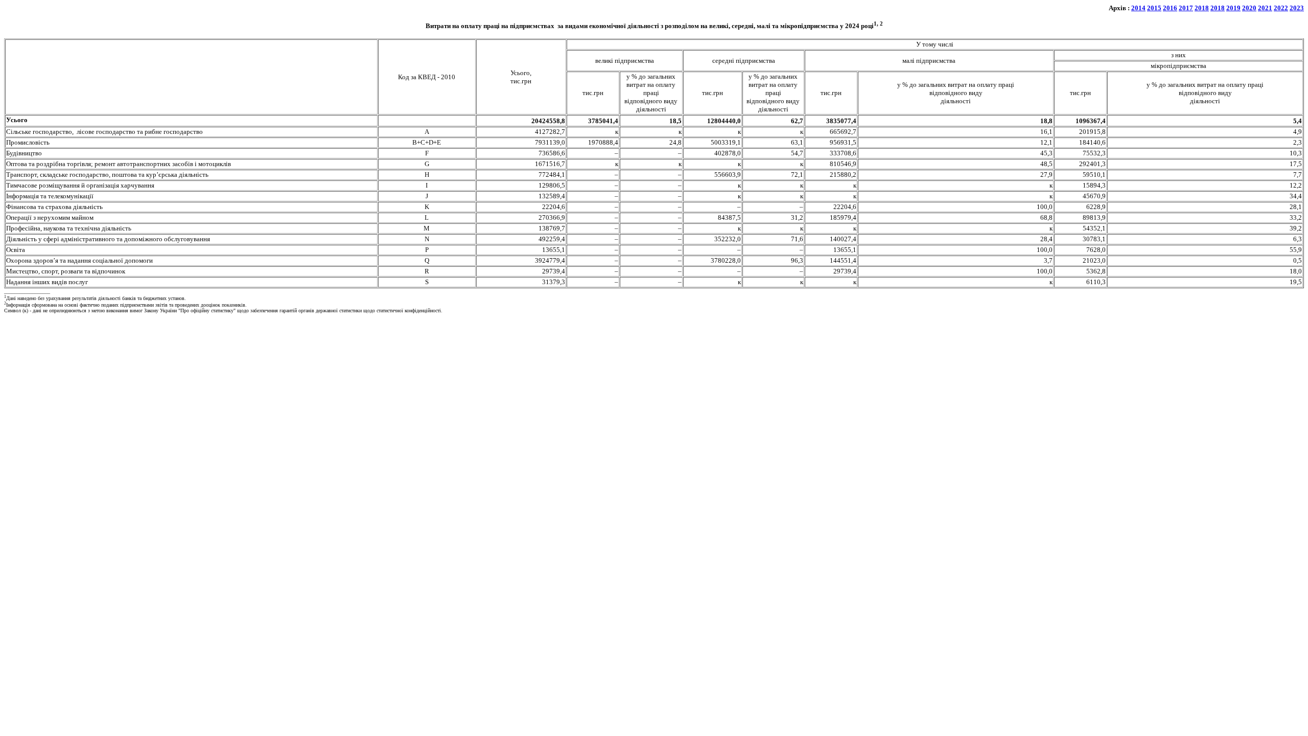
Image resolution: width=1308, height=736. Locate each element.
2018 (1202, 8)
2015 (1154, 8)
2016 (1170, 8)
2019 (1233, 8)
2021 (1265, 8)
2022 (1281, 8)
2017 (1186, 8)
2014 (1138, 8)
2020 (1249, 8)
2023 (1297, 8)
